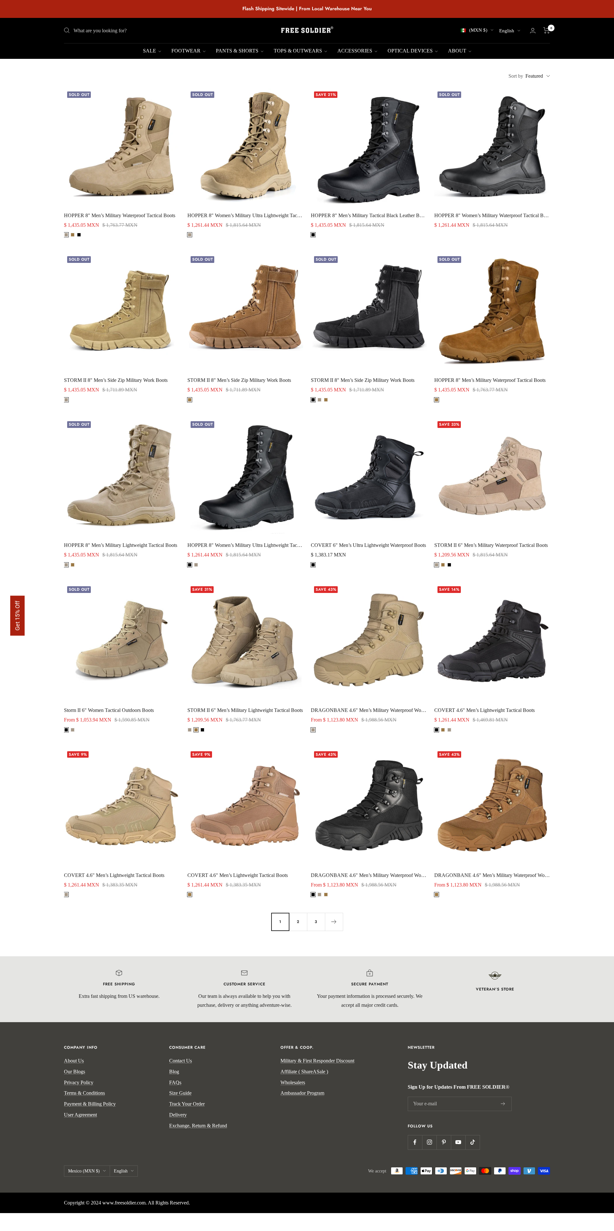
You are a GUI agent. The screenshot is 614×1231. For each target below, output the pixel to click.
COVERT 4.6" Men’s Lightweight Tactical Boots (484, 710)
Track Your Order (187, 1104)
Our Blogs (74, 1071)
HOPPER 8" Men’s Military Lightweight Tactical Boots (120, 545)
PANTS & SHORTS (238, 50)
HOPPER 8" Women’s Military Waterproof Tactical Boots (492, 215)
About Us (74, 1060)
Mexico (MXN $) (84, 1171)
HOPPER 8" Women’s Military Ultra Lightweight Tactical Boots (245, 215)
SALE (150, 50)
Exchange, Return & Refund (198, 1125)
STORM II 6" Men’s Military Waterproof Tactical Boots (491, 545)
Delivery (178, 1114)
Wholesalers (292, 1082)
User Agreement (80, 1114)
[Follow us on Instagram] (429, 1142)
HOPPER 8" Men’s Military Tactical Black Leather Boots (369, 215)
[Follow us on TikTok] (472, 1142)
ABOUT (458, 50)
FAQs (175, 1082)
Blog (174, 1071)
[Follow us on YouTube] (458, 1142)
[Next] (334, 922)
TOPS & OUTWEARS (298, 50)
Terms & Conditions (84, 1093)
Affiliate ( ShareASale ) (304, 1071)
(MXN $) (478, 30)
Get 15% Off (17, 615)
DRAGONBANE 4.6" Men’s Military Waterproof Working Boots (369, 710)
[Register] (503, 1104)
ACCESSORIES (355, 50)
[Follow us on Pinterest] (444, 1142)
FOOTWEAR (186, 50)
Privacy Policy (78, 1082)
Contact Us (180, 1060)
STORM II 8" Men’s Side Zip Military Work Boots (116, 380)
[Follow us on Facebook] (415, 1142)
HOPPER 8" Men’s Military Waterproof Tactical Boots (119, 215)
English (506, 30)
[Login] (533, 30)
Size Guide (180, 1093)
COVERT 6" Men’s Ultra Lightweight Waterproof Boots (368, 545)
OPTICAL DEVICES (411, 50)
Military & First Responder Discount (317, 1060)
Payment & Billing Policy (90, 1104)
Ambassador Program (302, 1093)
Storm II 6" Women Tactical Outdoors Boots (109, 710)
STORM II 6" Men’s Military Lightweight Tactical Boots (245, 710)
